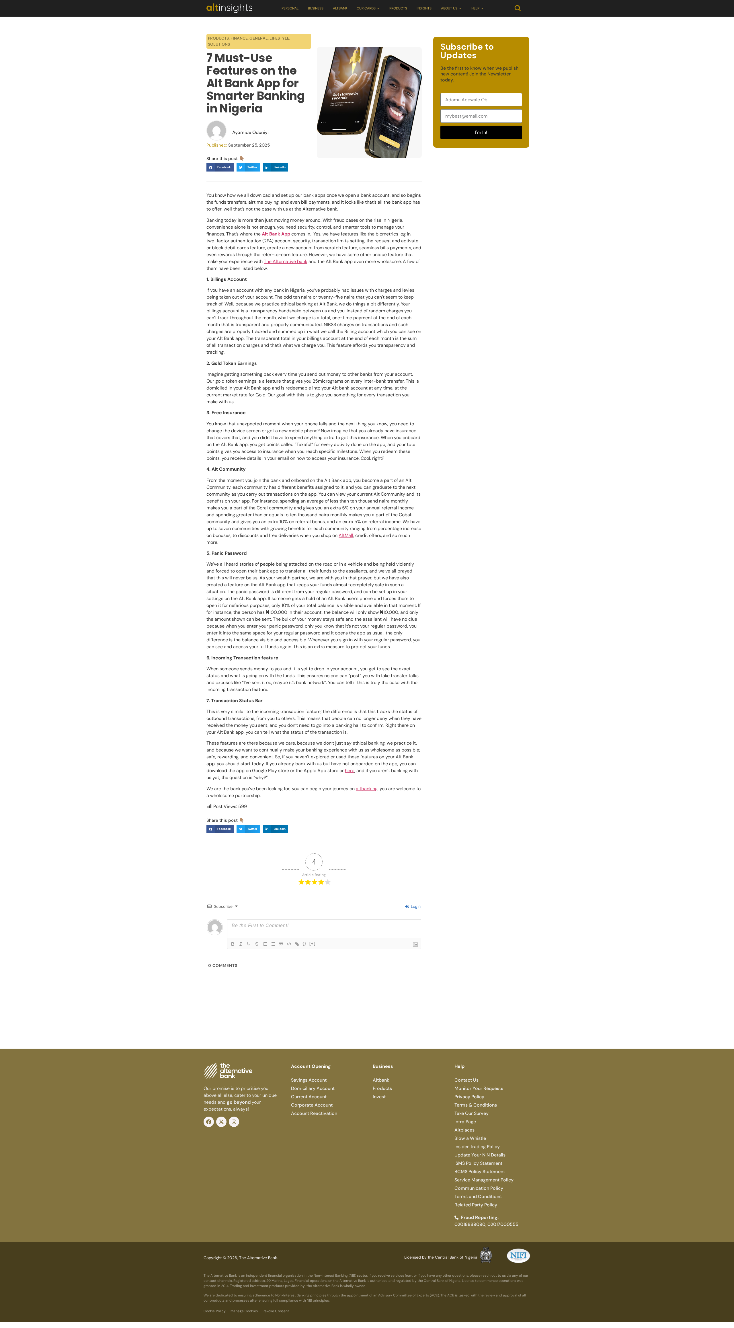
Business (315, 8)
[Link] (297, 943)
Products (398, 8)
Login (415, 906)
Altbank (340, 8)
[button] (220, 167)
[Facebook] (209, 1122)
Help (475, 8)
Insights (424, 8)
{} (304, 943)
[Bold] (233, 943)
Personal (290, 8)
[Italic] (241, 943)
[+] (312, 943)
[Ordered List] (265, 943)
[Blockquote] (281, 943)
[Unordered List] (273, 943)
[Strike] (257, 943)
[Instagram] (234, 1122)
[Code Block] (289, 943)
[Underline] (249, 943)
